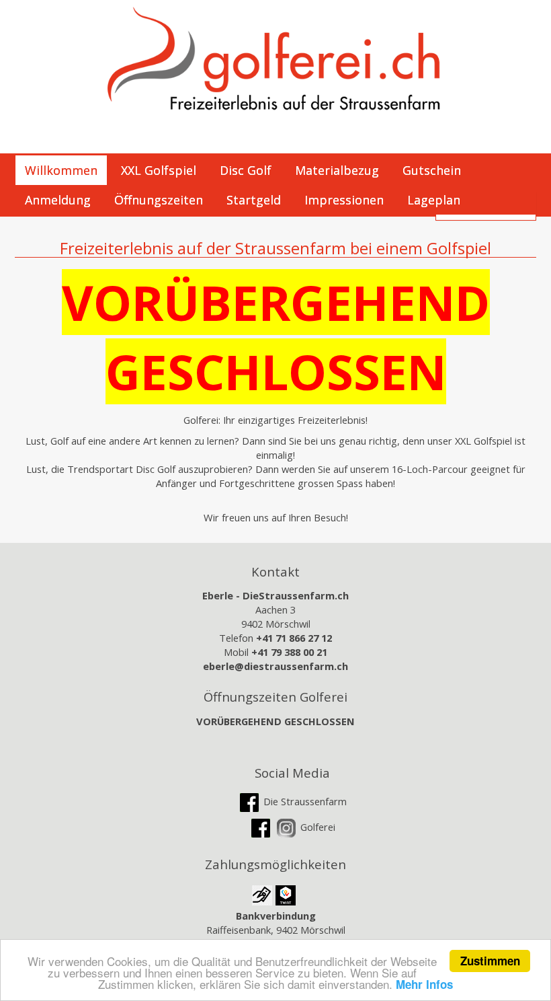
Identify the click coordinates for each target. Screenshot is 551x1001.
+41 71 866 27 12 (294, 637)
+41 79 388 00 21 (289, 652)
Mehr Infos (424, 984)
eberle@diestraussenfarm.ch (275, 666)
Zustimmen (490, 961)
